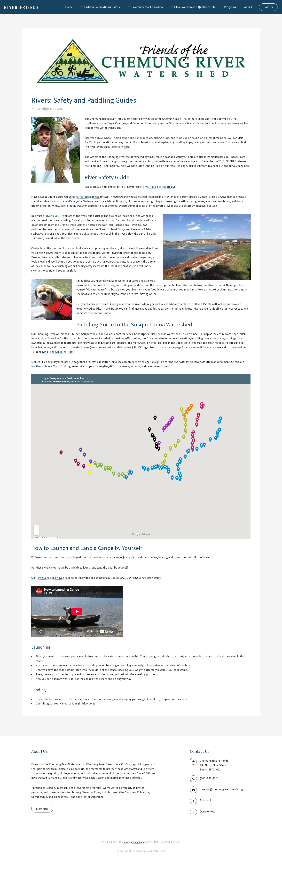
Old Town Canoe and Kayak (47, 577)
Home (69, 7)
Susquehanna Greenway (229, 123)
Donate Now (207, 811)
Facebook (206, 800)
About (248, 7)
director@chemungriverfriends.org (221, 789)
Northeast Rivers (41, 366)
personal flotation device (84, 197)
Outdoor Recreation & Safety (102, 7)
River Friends (21, 7)
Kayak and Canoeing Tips (57, 352)
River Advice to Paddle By (158, 187)
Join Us (268, 7)
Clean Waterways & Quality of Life (195, 7)
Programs (230, 7)
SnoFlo (89, 142)
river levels (53, 216)
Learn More (42, 808)
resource (214, 138)
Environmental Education (147, 7)
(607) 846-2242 (209, 778)
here (126, 147)
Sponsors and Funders (136, 842)
